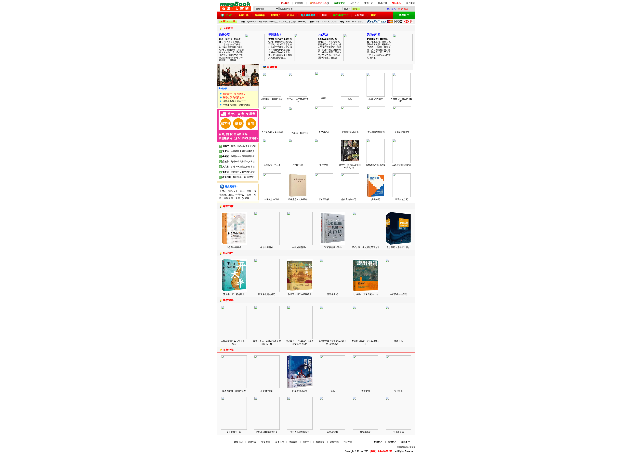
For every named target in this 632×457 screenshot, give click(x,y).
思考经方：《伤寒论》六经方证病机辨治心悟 (300, 342)
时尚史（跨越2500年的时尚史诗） (350, 166)
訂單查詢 (299, 3)
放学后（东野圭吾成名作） (297, 100)
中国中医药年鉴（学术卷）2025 (234, 342)
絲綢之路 (228, 198)
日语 (249, 191)
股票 (242, 191)
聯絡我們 (382, 3)
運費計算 (368, 3)
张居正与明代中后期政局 (300, 294)
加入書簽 (410, 3)
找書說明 (320, 442)
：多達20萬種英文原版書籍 (238, 166)
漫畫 (237, 198)
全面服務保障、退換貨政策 (236, 105)
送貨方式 (334, 442)
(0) (321, 3)
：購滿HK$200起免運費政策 (239, 146)
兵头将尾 (375, 199)
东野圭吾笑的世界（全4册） (401, 100)
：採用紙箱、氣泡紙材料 (242, 177)
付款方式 (354, 3)
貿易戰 (245, 198)
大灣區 (222, 191)
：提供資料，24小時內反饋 (242, 172)
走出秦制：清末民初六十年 (365, 294)
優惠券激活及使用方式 (234, 101)
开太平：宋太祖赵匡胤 (234, 294)
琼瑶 (249, 194)
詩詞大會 (233, 191)
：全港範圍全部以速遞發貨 (238, 151)
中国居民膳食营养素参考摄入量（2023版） (332, 342)
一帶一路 (240, 194)
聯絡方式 (293, 442)
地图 (230, 194)
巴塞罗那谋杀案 (299, 391)
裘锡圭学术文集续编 (297, 199)
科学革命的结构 (233, 247)
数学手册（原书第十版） (398, 247)
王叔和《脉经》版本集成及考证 (365, 342)
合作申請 (252, 442)
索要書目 (265, 442)
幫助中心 (307, 442)
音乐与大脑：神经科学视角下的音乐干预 (267, 342)
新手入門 (279, 442)
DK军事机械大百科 (333, 247)
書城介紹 (238, 442)
